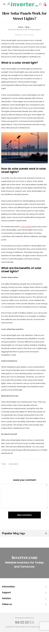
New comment (24, 515)
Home (20, 27)
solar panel (13, 464)
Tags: (3, 464)
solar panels (26, 226)
